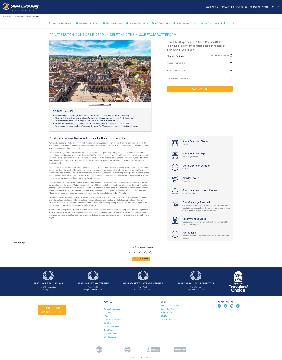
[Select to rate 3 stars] (141, 252)
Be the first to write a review (100, 105)
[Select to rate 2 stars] (136, 252)
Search (278, 6)
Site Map (164, 316)
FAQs (106, 316)
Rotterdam (37, 16)
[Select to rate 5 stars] (150, 252)
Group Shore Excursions (113, 319)
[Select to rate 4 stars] (146, 252)
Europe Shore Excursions (22, 16)
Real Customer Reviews (170, 305)
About (106, 305)
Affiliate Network (110, 334)
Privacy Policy (166, 312)
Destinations (212, 7)
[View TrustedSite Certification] (180, 349)
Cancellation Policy (168, 309)
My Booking (241, 7)
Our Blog (107, 323)
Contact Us (255, 7)
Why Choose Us (110, 337)
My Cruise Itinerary (220, 56)
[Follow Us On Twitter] (225, 306)
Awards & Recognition (112, 309)
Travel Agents (227, 7)
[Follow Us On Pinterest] (238, 306)
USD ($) (265, 7)
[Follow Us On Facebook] (219, 306)
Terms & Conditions (168, 319)
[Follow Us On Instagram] (231, 306)
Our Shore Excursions (112, 326)
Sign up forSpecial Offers (51, 310)
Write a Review (141, 259)
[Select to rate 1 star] (131, 252)
